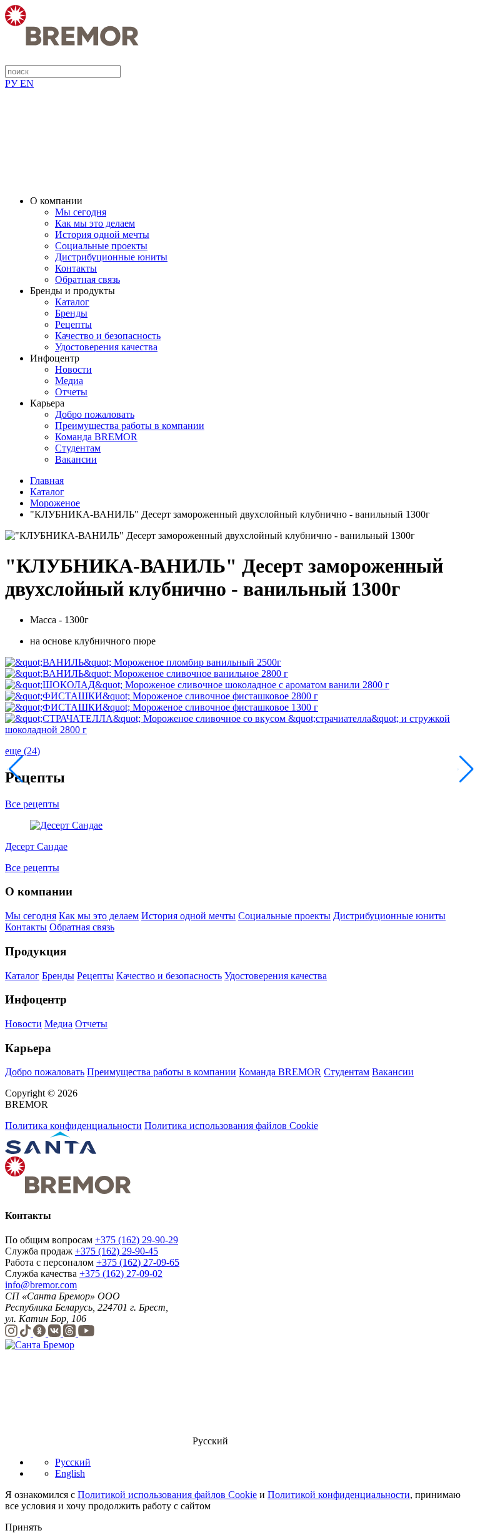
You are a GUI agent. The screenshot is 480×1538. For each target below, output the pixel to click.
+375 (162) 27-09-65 (137, 1262)
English (70, 1473)
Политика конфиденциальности (73, 1125)
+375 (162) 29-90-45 (116, 1251)
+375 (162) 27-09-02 (120, 1273)
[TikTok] (26, 1333)
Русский (73, 1462)
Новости (73, 369)
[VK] (55, 1333)
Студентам (78, 448)
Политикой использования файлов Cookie (167, 1494)
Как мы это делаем (95, 223)
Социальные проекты (101, 245)
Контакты (76, 268)
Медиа (69, 380)
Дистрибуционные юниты (111, 257)
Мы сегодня (80, 212)
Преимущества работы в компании (129, 425)
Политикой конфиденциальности (339, 1494)
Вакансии (76, 459)
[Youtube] (86, 1333)
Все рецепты (32, 804)
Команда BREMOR (96, 436)
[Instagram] (12, 1333)
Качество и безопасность (108, 335)
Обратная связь (87, 279)
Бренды (71, 313)
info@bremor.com (41, 1284)
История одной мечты (102, 234)
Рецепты (73, 324)
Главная (47, 480)
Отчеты (71, 392)
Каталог (72, 302)
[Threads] (70, 1333)
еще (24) (22, 751)
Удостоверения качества (106, 347)
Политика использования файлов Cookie (231, 1125)
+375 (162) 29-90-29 (136, 1240)
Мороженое (55, 503)
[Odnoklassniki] (40, 1333)
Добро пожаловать (94, 414)
